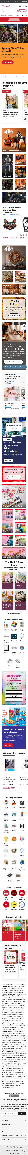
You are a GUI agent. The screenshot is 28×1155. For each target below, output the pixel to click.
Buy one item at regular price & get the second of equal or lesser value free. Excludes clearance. (14, 1059)
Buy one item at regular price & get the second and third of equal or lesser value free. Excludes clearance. (14, 1065)
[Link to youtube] (21, 1147)
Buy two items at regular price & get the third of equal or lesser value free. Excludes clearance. (13, 1070)
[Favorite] (18, 387)
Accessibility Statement (14, 1153)
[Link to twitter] (17, 1147)
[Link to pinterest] (14, 1147)
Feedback (15, 1095)
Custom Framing (5, 1)
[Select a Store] (20, 6)
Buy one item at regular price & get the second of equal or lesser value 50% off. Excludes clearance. (14, 1053)
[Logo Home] (6, 6)
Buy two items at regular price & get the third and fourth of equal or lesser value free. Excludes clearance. (14, 1077)
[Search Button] (3, 11)
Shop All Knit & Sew (14, 613)
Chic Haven (8, 407)
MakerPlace (15, 1)
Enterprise (24, 1)
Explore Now (14, 315)
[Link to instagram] (10, 1147)
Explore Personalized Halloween (15, 367)
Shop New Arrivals (14, 477)
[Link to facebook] (7, 1147)
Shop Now (8, 460)
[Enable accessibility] (24, 1151)
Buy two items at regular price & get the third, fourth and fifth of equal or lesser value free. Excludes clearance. (13, 1084)
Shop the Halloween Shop (13, 362)
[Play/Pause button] (2, 76)
